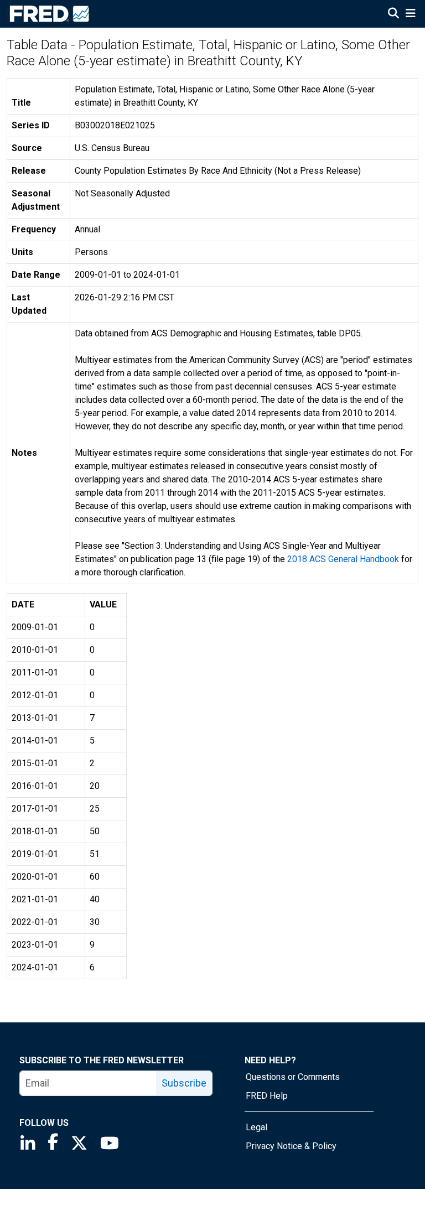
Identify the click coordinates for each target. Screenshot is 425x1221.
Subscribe (184, 1083)
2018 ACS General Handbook (343, 559)
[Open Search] (393, 14)
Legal (256, 1127)
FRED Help (267, 1095)
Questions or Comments (293, 1077)
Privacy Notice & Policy (291, 1146)
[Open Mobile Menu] (410, 14)
